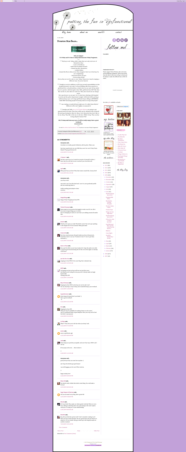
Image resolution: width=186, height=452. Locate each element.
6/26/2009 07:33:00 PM (67, 325)
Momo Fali (63, 381)
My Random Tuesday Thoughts (109, 202)
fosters (66, 133)
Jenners (62, 221)
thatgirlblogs (64, 197)
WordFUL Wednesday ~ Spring (110, 237)
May (107, 241)
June (107, 191)
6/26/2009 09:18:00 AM (67, 216)
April (62, 168)
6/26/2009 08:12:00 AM (67, 173)
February (108, 248)
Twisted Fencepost (65, 207)
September (109, 184)
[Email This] (87, 131)
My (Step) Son (121, 144)
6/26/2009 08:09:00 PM (67, 335)
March (108, 246)
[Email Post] (85, 131)
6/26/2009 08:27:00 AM (67, 192)
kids (78, 133)
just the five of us (65, 258)
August (108, 187)
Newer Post (60, 430)
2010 (106, 172)
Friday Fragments (72, 133)
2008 (106, 253)
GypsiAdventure (65, 294)
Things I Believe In (122, 154)
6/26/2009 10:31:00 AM (67, 253)
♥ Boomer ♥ (63, 157)
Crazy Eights (109, 233)
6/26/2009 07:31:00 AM (67, 152)
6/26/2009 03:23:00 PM (67, 316)
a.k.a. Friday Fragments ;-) (79, 45)
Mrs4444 (63, 414)
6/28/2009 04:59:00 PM (67, 375)
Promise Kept (109, 209)
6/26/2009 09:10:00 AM (67, 202)
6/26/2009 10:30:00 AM (67, 240)
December (109, 177)
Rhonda (62, 402)
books (62, 133)
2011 (106, 170)
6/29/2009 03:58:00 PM (67, 396)
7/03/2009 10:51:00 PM (67, 424)
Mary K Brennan (65, 282)
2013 (106, 165)
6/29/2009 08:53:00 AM (67, 387)
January (108, 250)
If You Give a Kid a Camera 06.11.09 (110, 221)
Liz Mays (63, 321)
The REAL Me (121, 137)
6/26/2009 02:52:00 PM (67, 301)
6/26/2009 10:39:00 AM (67, 263)
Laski (62, 340)
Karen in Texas (64, 245)
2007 (106, 256)
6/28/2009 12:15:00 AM (67, 353)
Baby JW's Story (122, 146)
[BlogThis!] (89, 131)
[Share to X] (90, 131)
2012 (106, 167)
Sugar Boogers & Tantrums (67, 392)
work (84, 133)
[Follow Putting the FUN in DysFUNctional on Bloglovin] (123, 107)
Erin (62, 307)
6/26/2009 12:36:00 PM (67, 277)
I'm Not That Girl (122, 135)
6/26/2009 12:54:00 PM (67, 289)
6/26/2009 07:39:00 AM (67, 163)
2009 (106, 175)
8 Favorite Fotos (122, 150)
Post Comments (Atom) (70, 433)
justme (62, 331)
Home (78, 430)
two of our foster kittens (80, 109)
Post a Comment (63, 427)
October (108, 182)
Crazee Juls (63, 233)
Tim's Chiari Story (122, 142)
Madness (108, 230)
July (107, 189)
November (109, 179)
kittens (81, 133)
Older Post (96, 430)
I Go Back (120, 152)
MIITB (62, 268)
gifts (109, 102)
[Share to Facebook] (92, 131)
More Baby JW (121, 148)
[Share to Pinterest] (93, 131)
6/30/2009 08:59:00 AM (67, 409)
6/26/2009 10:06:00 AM (67, 227)
